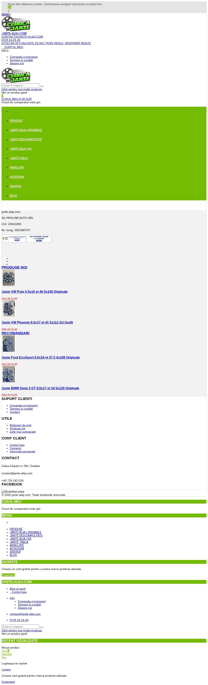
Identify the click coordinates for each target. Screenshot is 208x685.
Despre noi (17, 63)
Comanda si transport (24, 56)
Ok (9, 7)
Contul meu (17, 445)
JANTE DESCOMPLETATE (26, 139)
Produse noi (14, 267)
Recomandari (15, 333)
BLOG (13, 195)
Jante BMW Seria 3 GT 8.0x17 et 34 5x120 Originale (40, 388)
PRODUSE (16, 120)
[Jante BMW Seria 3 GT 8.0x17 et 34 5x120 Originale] (9, 381)
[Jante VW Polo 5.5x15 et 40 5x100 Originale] (9, 285)
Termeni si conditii (21, 60)
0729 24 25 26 (19, 620)
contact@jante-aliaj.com (25, 614)
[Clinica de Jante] (16, 30)
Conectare (8, 575)
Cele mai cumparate (23, 431)
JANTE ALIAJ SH (20, 148)
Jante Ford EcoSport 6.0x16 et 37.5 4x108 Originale (41, 357)
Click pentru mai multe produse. (22, 89)
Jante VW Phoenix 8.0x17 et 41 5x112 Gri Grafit (37, 322)
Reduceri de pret (20, 425)
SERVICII (15, 186)
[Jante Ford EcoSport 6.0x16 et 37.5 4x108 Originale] (9, 350)
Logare (6, 669)
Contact (15, 412)
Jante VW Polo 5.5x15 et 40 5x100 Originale (35, 291)
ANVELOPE (17, 167)
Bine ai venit (17, 588)
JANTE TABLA (19, 158)
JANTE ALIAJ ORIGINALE (26, 130)
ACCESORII (17, 177)
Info (12, 598)
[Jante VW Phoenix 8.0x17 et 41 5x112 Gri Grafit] (9, 315)
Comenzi (15, 448)
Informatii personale (22, 451)
